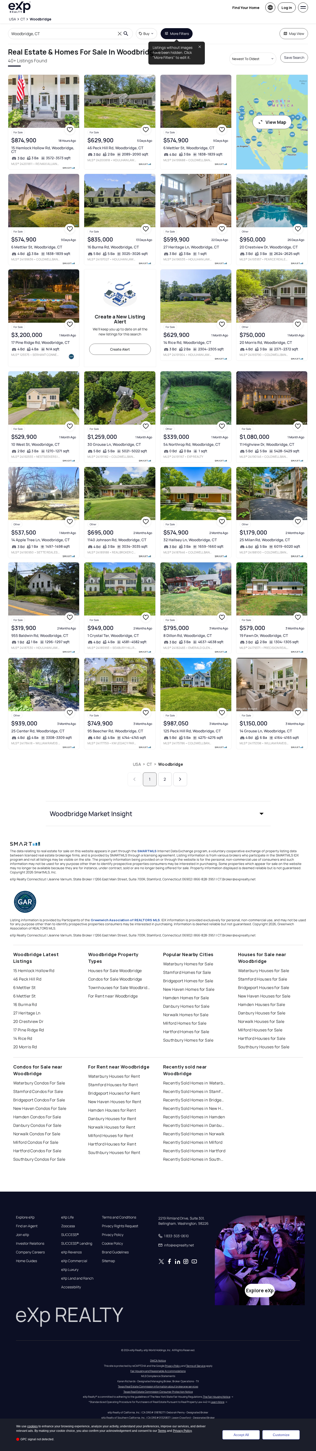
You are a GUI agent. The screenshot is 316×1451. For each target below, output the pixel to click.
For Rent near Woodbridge (113, 996)
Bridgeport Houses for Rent (114, 1093)
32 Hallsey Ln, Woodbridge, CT (190, 539)
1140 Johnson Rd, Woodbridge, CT (116, 539)
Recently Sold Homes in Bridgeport (194, 1100)
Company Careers (30, 1252)
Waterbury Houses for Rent (114, 1076)
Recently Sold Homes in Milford (193, 1142)
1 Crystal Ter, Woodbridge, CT (113, 635)
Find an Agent (26, 1226)
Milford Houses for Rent (110, 1135)
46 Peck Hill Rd (27, 979)
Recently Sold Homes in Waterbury (194, 1083)
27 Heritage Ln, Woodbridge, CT (191, 247)
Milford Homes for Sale (185, 1023)
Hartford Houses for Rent (112, 1144)
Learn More (217, 1402)
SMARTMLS (147, 851)
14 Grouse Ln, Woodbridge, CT (266, 731)
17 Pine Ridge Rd (28, 1030)
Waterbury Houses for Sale (263, 970)
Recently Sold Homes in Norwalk (194, 1134)
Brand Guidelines (115, 1252)
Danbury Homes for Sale (186, 1006)
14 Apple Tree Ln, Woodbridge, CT (40, 539)
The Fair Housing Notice (216, 1396)
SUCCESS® (70, 1234)
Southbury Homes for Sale (188, 1040)
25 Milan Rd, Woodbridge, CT (265, 539)
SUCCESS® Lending (76, 1243)
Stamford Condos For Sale (38, 1091)
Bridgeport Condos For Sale (39, 1100)
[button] (158, 813)
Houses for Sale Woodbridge (115, 970)
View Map (276, 122)
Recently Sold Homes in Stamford (194, 1091)
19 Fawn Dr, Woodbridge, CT (264, 635)
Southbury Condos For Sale (39, 1159)
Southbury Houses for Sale (264, 1047)
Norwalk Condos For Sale (36, 1134)
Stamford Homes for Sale (187, 972)
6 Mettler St (24, 987)
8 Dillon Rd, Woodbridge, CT (187, 635)
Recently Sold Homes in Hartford (194, 1150)
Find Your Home (245, 7)
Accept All (241, 1435)
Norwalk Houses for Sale (261, 1021)
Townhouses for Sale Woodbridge (119, 987)
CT (149, 764)
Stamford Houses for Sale (262, 979)
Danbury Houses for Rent (112, 1118)
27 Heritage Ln (27, 1013)
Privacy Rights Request (120, 1226)
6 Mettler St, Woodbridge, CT (188, 148)
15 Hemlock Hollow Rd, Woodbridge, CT (42, 149)
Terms (162, 1431)
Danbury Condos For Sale (37, 1125)
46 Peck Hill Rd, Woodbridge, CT (115, 148)
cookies (32, 1426)
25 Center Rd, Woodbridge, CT (37, 731)
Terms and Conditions (119, 1217)
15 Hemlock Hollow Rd (33, 970)
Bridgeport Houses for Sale (263, 987)
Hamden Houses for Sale (261, 1004)
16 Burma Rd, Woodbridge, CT (113, 247)
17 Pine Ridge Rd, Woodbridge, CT (40, 342)
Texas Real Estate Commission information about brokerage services (158, 1386)
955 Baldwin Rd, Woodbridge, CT (39, 635)
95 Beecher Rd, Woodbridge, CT (115, 731)
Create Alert (120, 349)
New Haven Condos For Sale (39, 1108)
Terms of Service (196, 1366)
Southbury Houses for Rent (114, 1152)
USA (137, 764)
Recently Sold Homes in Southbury (194, 1159)
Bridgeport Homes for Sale (188, 981)
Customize (281, 1435)
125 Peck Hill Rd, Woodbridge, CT (192, 731)
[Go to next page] (180, 779)
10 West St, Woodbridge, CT (35, 444)
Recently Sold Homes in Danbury (194, 1125)
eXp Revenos (71, 1252)
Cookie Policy (112, 1243)
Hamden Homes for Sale (186, 997)
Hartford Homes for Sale (186, 1031)
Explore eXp (25, 1217)
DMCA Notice (158, 1360)
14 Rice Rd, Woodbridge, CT (187, 342)
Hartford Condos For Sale (37, 1150)
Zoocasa (68, 1226)
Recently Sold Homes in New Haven (194, 1108)
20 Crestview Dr (28, 1021)
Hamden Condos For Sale (37, 1117)
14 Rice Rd (22, 1038)
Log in (287, 7)
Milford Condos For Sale (35, 1142)
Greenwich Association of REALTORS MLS (125, 920)
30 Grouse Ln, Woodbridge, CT (114, 444)
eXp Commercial (74, 1261)
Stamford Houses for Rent (113, 1084)
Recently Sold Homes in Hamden (194, 1117)
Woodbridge (170, 764)
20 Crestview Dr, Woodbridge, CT (269, 247)
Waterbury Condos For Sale (39, 1083)
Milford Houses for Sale (260, 1030)
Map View (296, 33)
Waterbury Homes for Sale (188, 964)
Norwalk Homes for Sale (186, 1014)
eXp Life (67, 1217)
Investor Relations (30, 1243)
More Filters (179, 33)
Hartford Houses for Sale (262, 1038)
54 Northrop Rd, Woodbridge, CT (191, 444)
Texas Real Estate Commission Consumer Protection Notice (158, 1391)
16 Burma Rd (25, 1004)
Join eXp (22, 1234)
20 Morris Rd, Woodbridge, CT (266, 342)
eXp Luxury (69, 1269)
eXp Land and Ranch (77, 1278)
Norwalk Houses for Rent (111, 1127)
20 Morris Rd (25, 1047)
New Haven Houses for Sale (264, 996)
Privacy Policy (112, 1234)
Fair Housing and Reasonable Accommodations (158, 1371)
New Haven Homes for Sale (189, 989)
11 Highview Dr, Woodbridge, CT (267, 444)
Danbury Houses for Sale (262, 1013)
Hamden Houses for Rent (112, 1110)
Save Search (294, 57)
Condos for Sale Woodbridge (115, 979)
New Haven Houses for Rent (114, 1101)
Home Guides (26, 1261)
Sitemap (108, 1261)
